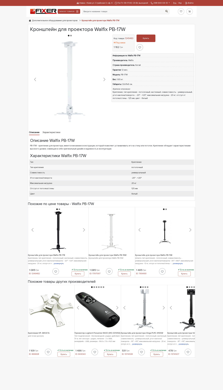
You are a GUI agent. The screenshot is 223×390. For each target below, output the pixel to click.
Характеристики (51, 132)
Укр (177, 3)
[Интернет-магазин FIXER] (30, 20)
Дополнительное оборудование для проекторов (54, 20)
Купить (146, 38)
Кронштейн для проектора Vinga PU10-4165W (142, 333)
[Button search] (166, 11)
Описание (34, 132)
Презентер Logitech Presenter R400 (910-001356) (97, 333)
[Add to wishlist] (140, 47)
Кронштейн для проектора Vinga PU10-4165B (188, 333)
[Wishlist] (181, 11)
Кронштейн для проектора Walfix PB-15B (153, 255)
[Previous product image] (35, 79)
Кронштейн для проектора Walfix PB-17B (46, 255)
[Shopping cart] (189, 11)
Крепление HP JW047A (39, 333)
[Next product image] (104, 79)
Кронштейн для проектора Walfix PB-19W (107, 255)
